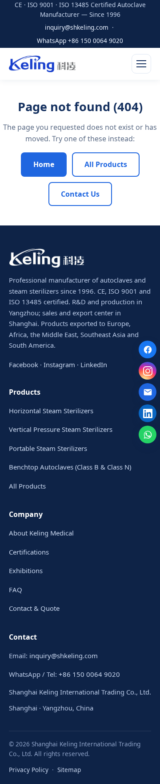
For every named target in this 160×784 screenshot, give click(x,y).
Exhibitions (26, 570)
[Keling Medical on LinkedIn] (147, 413)
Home (43, 164)
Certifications (29, 551)
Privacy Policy (28, 769)
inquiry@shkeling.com (76, 27)
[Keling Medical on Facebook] (147, 349)
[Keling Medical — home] (42, 63)
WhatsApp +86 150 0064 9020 (80, 40)
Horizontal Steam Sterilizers (51, 410)
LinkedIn (93, 364)
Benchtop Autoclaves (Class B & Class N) (70, 466)
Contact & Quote (34, 608)
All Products (105, 164)
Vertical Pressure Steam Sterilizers (60, 429)
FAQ (15, 589)
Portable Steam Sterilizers (48, 448)
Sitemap (69, 769)
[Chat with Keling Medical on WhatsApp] (147, 434)
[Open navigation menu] (141, 64)
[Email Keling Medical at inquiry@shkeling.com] (147, 392)
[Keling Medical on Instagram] (147, 371)
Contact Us (80, 194)
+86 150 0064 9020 (89, 674)
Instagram (59, 364)
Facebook (23, 364)
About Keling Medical (41, 532)
